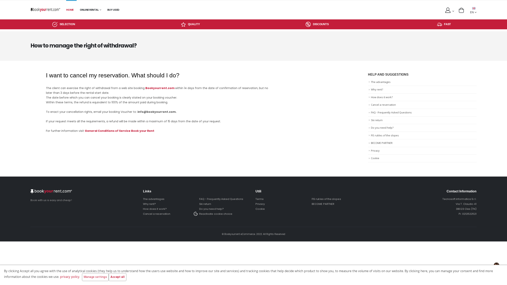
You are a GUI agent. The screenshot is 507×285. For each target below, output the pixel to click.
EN (472, 12)
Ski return (377, 120)
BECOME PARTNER (382, 143)
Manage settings (95, 276)
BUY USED (113, 9)
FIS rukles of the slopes (385, 135)
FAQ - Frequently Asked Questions (391, 112)
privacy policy (69, 277)
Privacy (375, 150)
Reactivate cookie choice (216, 214)
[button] (461, 10)
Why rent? (377, 89)
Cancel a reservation (383, 104)
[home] (45, 10)
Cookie (375, 158)
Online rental (89, 9)
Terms (259, 199)
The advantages (381, 82)
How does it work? (382, 97)
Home (70, 9)
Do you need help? (382, 127)
